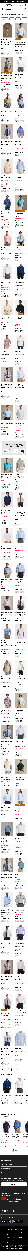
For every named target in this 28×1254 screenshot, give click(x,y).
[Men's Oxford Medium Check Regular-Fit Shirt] (7, 700)
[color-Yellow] (23, 592)
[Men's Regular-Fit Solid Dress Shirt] (7, 829)
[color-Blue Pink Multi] (5, 888)
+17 (10, 89)
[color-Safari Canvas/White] (8, 559)
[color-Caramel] (3, 54)
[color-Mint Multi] (21, 592)
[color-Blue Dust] (3, 852)
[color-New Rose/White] (8, 89)
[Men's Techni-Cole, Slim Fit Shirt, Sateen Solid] (21, 829)
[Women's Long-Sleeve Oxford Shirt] (7, 307)
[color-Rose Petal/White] (3, 559)
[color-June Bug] (16, 488)
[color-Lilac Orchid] (16, 656)
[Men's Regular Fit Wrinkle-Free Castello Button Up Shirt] (6, 1126)
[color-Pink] (3, 259)
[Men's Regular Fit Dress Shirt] (21, 570)
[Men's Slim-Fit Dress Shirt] (21, 535)
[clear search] (25, 9)
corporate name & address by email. (14, 1248)
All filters (21, 445)
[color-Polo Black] (8, 121)
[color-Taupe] (10, 1027)
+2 (9, 53)
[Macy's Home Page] (8, 5)
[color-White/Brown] (3, 953)
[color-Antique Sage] (16, 437)
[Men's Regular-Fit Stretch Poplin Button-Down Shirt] (21, 307)
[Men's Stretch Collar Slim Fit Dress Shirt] (21, 899)
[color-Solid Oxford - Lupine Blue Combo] (18, 656)
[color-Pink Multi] (18, 592)
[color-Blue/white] (18, 721)
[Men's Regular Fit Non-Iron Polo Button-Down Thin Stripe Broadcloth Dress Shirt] (7, 631)
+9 (9, 120)
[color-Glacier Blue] (16, 557)
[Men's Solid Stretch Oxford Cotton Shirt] (7, 166)
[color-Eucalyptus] (18, 690)
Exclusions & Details (11, 1201)
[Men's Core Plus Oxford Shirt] (7, 796)
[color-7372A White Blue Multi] (5, 754)
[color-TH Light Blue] (18, 1025)
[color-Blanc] (21, 690)
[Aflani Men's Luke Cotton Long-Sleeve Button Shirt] (21, 412)
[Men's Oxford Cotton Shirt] (21, 667)
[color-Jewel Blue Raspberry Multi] (3, 89)
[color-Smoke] (7, 1103)
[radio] (2, 53)
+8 (9, 852)
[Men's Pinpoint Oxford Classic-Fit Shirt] (21, 603)
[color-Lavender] (21, 88)
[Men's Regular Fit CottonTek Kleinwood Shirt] (17, 1126)
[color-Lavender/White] (3, 397)
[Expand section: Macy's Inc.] (14, 1173)
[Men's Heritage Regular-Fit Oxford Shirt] (7, 202)
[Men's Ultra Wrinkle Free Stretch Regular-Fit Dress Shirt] (7, 30)
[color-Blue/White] (5, 397)
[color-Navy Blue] (3, 523)
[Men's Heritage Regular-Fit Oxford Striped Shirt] (7, 535)
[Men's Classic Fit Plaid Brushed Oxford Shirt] (21, 30)
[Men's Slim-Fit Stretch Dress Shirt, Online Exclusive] (7, 271)
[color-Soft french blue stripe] (16, 1060)
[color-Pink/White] (8, 397)
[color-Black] (5, 296)
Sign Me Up (14, 1184)
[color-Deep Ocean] (21, 190)
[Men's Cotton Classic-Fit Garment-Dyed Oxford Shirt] (21, 766)
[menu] (2, 5)
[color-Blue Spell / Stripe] (3, 921)
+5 (9, 227)
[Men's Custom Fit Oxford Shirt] (21, 700)
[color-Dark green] (16, 1151)
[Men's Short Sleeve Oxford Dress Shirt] (21, 342)
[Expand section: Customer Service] (14, 1160)
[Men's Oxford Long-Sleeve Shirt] (21, 796)
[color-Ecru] (3, 329)
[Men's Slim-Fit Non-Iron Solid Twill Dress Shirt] (7, 412)
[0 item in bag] (26, 5)
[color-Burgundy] (18, 921)
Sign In (21, 5)
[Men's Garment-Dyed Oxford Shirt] (7, 100)
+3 (9, 888)
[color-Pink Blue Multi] (5, 154)
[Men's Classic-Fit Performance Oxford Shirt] (7, 570)
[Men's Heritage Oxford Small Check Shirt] (7, 342)
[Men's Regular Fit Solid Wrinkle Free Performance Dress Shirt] (21, 967)
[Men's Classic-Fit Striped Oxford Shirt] (7, 603)
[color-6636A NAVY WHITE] (8, 154)
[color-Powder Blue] (5, 54)
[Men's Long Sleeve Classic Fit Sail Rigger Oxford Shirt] (21, 1038)
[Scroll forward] (23, 451)
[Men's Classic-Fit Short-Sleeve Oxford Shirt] (7, 64)
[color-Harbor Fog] (18, 488)
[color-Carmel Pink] (21, 53)
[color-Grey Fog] (18, 437)
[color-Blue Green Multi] (3, 888)
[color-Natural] (16, 690)
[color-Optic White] (5, 227)
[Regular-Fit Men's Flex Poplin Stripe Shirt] (7, 899)
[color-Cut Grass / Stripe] (8, 921)
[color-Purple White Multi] (8, 754)
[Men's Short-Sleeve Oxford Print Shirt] (7, 766)
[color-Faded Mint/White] (18, 53)
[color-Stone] (21, 557)
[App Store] (6, 1221)
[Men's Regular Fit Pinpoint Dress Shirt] (21, 166)
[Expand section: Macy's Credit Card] (14, 1164)
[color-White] (8, 54)
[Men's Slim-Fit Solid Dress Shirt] (21, 865)
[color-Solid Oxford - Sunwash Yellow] (3, 191)
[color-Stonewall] (23, 437)
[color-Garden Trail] (18, 225)
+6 (22, 225)
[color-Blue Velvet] (16, 295)
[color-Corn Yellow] (21, 225)
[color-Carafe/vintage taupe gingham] (21, 1060)
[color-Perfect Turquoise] (16, 225)
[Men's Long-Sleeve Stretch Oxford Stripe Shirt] (21, 465)
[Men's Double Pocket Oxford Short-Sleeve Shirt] (21, 631)
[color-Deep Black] (5, 523)
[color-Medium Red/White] (10, 559)
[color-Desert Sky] (16, 331)
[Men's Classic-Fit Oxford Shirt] (7, 131)
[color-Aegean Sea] (3, 227)
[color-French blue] (16, 155)
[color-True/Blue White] (5, 953)
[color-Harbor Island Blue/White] (16, 121)
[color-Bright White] (8, 191)
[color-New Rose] (8, 888)
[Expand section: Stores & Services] (14, 1169)
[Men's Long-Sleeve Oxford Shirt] (7, 967)
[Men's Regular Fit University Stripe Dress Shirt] (21, 374)
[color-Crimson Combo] (3, 1027)
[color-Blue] (18, 88)
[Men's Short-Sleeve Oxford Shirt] (7, 667)
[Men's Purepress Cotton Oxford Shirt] (7, 932)
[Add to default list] (12, 1079)
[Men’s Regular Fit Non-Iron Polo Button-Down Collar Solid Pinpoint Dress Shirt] (7, 1038)
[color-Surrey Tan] (3, 121)
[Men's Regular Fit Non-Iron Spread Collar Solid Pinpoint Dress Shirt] (21, 499)
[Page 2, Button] (26, 1070)
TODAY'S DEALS (5, 1)
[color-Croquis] (21, 437)
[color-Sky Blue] (3, 434)
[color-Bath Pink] (18, 121)
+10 (23, 88)
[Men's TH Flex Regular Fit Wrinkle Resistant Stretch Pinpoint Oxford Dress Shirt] (21, 1001)
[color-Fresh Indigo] (5, 191)
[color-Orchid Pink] (18, 401)
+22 (23, 53)
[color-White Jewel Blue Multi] (5, 89)
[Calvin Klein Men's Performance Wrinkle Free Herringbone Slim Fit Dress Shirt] (21, 271)
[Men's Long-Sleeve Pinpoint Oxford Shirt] (7, 374)
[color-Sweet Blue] (18, 331)
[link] (7, 47)
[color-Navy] (8, 434)
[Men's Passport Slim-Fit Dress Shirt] (19, 1085)
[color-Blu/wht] (21, 721)
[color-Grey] (18, 190)
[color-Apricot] (18, 888)
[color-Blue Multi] (3, 154)
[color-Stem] (5, 487)
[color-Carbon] (16, 921)
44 (22, 1069)
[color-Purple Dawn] (8, 487)
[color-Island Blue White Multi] (3, 754)
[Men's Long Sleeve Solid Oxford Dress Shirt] (21, 131)
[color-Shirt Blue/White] (5, 559)
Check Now (18, 1201)
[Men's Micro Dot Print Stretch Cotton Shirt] (7, 499)
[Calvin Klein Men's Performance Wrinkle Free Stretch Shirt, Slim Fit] (21, 932)
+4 (23, 294)
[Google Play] (17, 1221)
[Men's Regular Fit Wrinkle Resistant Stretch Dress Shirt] (21, 64)
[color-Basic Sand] (8, 989)
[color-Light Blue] (16, 190)
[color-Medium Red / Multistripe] (5, 921)
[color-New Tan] (23, 921)
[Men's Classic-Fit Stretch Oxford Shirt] (21, 238)
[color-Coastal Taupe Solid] (8, 227)
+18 (10, 153)
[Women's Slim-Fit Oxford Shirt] (21, 100)
